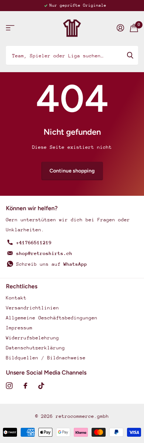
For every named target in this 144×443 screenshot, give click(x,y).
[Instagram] (9, 385)
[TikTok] (41, 385)
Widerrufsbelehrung (32, 337)
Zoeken (130, 55)
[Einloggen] (120, 28)
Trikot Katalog (10, 28)
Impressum (19, 327)
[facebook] (25, 386)
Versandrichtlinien (32, 308)
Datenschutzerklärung (35, 347)
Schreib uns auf (51, 264)
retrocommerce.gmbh (82, 416)
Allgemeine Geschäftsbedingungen (51, 317)
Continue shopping (72, 171)
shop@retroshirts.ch (44, 253)
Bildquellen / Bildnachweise (46, 357)
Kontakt (16, 298)
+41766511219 (34, 242)
